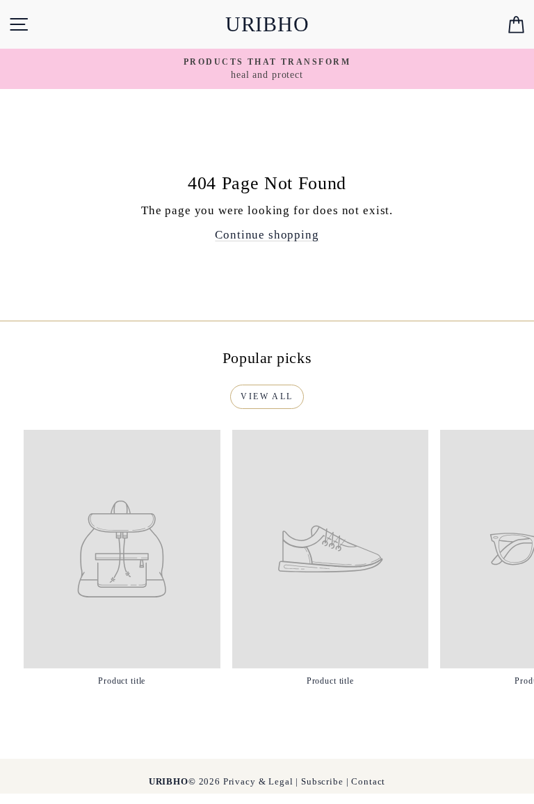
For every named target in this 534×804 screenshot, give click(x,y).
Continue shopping (266, 234)
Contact (368, 781)
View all (267, 396)
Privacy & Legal (258, 781)
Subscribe (322, 781)
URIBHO (267, 24)
